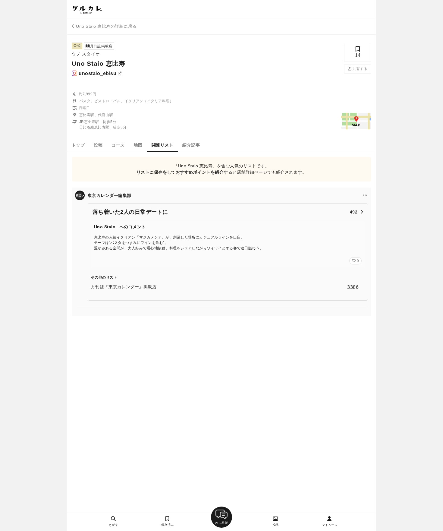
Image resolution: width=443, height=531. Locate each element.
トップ (78, 145)
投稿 (98, 145)
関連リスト (162, 145)
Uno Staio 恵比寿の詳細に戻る (106, 26)
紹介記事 (191, 145)
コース (118, 145)
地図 (138, 145)
